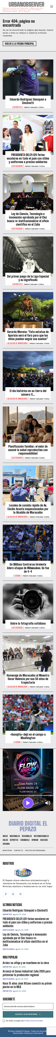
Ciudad (17, 576)
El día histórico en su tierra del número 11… (28, 392)
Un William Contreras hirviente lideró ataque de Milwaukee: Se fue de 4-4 (28, 568)
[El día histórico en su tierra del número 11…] (28, 371)
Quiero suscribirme (26, 1014)
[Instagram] (13, 894)
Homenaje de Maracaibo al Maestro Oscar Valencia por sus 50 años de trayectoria (28, 679)
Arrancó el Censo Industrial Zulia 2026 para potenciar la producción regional (26, 973)
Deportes (17, 107)
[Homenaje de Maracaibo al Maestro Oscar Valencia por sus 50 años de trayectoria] (28, 655)
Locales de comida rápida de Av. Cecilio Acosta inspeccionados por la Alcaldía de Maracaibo (27, 509)
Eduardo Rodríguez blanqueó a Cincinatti (28, 101)
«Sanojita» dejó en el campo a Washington (28, 736)
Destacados (17, 166)
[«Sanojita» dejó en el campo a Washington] (28, 715)
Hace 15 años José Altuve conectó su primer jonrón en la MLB (27, 985)
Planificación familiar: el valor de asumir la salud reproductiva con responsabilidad (28, 450)
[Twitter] (20, 894)
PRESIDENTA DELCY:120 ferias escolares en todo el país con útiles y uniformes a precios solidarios (28, 158)
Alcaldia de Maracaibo (17, 343)
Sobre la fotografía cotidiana (28, 623)
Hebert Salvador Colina (34, 107)
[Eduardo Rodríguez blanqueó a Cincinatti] (28, 79)
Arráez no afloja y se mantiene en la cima (26, 963)
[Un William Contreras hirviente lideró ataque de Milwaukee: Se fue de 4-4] (28, 545)
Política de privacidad (33, 1020)
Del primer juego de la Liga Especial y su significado (28, 278)
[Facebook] (6, 894)
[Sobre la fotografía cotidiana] (28, 604)
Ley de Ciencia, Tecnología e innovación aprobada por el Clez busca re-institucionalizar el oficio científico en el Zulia (28, 219)
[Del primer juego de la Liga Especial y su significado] (28, 256)
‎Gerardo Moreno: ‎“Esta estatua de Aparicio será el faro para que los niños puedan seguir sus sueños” (28, 335)
